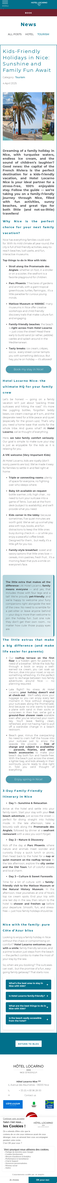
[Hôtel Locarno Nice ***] (42, 4)
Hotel (29, 34)
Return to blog (28, 1044)
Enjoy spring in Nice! (28, 779)
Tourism (43, 34)
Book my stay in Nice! (28, 369)
